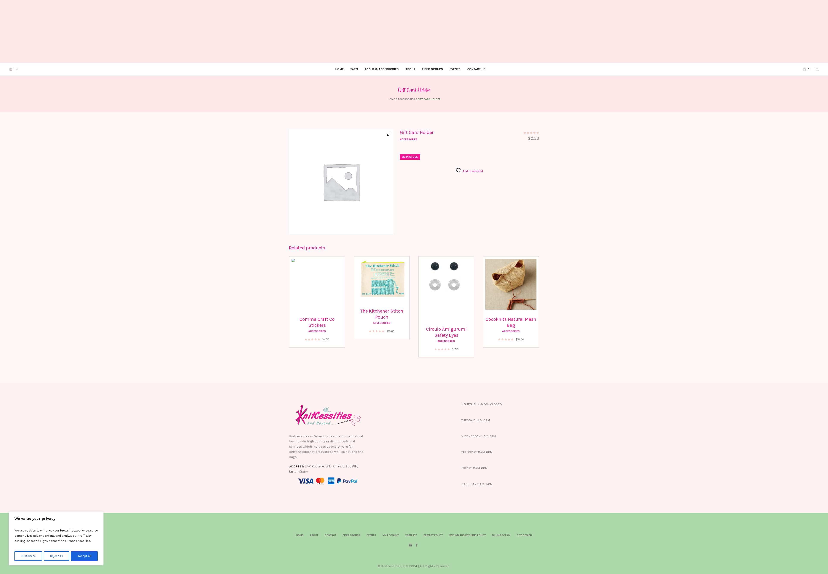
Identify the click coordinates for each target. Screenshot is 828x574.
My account (391, 535)
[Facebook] (17, 69)
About (314, 535)
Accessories (406, 99)
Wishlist (411, 535)
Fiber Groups (351, 535)
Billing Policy (501, 535)
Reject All (56, 556)
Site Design (524, 535)
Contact (330, 535)
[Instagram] (11, 69)
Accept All (84, 556)
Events (371, 535)
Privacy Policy (433, 535)
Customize (28, 556)
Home (391, 99)
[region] (56, 538)
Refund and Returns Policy (467, 535)
